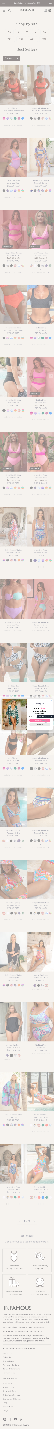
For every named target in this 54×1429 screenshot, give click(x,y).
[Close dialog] (51, 699)
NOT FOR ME (40, 724)
